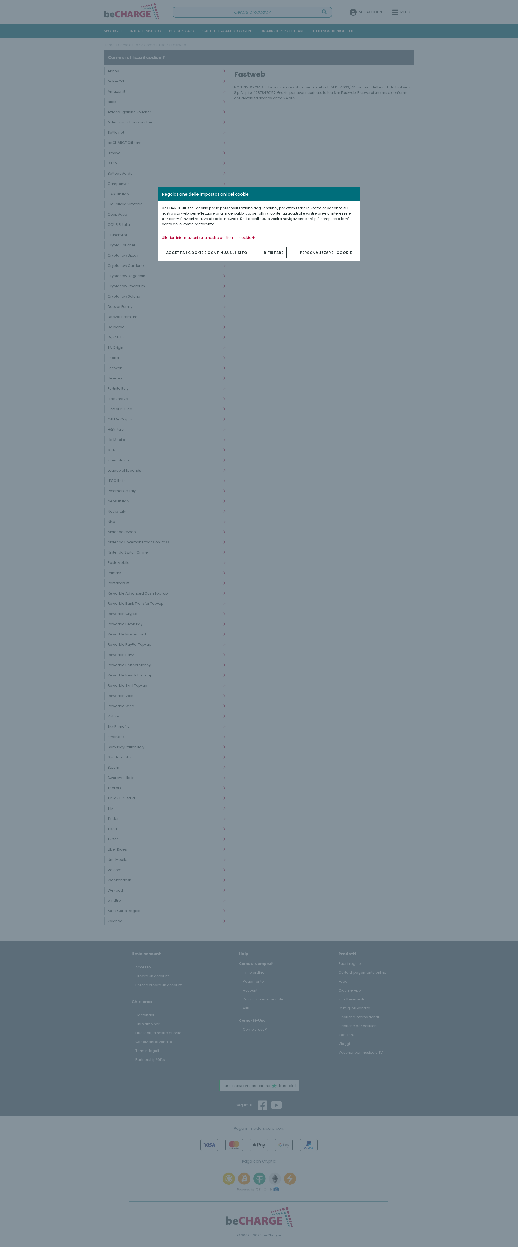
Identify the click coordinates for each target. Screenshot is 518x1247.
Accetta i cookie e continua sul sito (206, 252)
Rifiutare (274, 252)
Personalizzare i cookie (326, 252)
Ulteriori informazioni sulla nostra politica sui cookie (207, 237)
